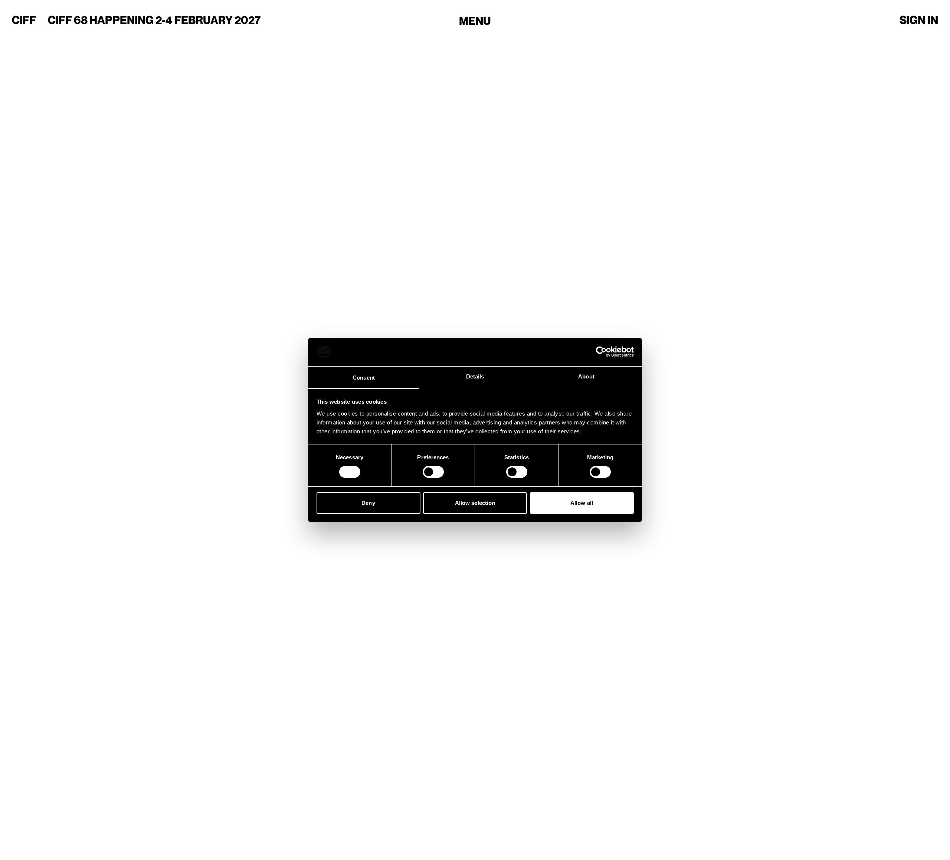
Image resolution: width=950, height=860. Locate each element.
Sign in (919, 20)
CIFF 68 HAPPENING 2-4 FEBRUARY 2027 (154, 20)
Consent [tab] (364, 377)
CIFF (24, 20)
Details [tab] (475, 376)
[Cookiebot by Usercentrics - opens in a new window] (601, 351)
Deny (368, 503)
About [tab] (586, 376)
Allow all (581, 503)
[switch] (433, 472)
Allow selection (475, 503)
